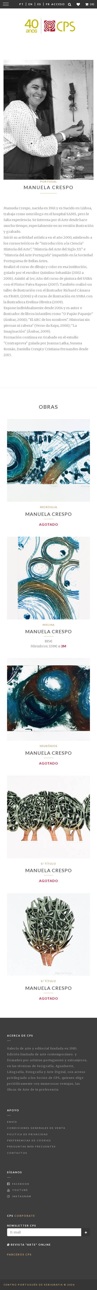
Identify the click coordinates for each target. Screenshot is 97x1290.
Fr (48, 4)
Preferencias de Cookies (29, 1140)
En (30, 4)
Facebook (20, 1183)
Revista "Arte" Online (30, 1244)
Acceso (58, 4)
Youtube (19, 1190)
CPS (21, 1215)
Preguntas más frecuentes (31, 1146)
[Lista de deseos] (78, 4)
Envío (12, 1121)
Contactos (17, 1152)
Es (39, 4)
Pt (21, 4)
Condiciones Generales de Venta (36, 1128)
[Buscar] (70, 4)
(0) (92, 4)
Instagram (21, 1196)
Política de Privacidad (27, 1134)
